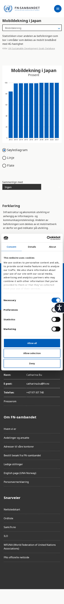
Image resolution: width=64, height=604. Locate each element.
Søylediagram (17, 150)
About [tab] (52, 246)
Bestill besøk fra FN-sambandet (22, 455)
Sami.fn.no (10, 527)
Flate (10, 165)
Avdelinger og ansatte (16, 437)
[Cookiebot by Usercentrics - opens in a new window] (46, 238)
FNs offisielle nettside (16, 557)
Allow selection (32, 353)
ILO (6, 536)
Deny (32, 363)
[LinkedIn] (23, 573)
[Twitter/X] (32, 573)
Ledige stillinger (13, 464)
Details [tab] (32, 246)
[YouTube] (41, 573)
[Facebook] (6, 573)
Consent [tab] (11, 246)
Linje (10, 158)
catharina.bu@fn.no (37, 383)
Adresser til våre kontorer (19, 446)
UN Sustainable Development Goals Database (31, 48)
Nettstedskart (12, 509)
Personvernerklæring (16, 482)
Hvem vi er (10, 429)
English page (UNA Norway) (20, 473)
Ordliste (8, 518)
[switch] (56, 319)
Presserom (10, 401)
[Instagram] (14, 573)
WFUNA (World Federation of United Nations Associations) (30, 546)
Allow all (32, 343)
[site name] (22, 8)
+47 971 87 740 (35, 392)
